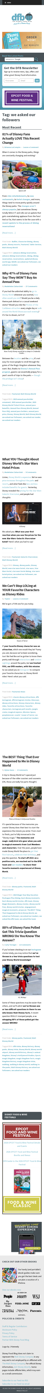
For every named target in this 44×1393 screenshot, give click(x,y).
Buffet (14, 241)
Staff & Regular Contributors (14, 1326)
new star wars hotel (16, 568)
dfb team (28, 901)
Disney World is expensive (20, 477)
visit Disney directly (22, 1367)
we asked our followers (27, 262)
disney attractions (10, 703)
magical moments (10, 910)
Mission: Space (29, 712)
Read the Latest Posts (12, 55)
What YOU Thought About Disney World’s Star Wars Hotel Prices (20, 463)
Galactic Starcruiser (29, 557)
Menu (9, 3)
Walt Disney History (19, 1067)
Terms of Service (9, 1336)
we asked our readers (11, 420)
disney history (28, 1046)
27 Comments (31, 286)
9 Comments (31, 472)
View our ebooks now (11, 1289)
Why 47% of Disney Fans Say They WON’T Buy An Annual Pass (19, 277)
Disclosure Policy (9, 1329)
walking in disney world (20, 1064)
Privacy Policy (8, 1333)
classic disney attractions (24, 697)
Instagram (24, 669)
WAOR (14, 262)
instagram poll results (21, 709)
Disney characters (26, 703)
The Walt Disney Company (13, 1363)
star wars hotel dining (21, 571)
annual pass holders (19, 411)
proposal (22, 910)
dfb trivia (17, 1046)
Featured (25, 244)
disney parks (25, 565)
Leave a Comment (31, 147)
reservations (18, 259)
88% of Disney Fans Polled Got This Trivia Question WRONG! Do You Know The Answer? (21, 933)
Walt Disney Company (24, 1356)
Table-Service (35, 244)
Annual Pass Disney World (21, 408)
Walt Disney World (10, 247)
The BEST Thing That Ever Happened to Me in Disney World (21, 761)
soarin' (18, 715)
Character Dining (25, 241)
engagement (30, 907)
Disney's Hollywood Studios (22, 1055)
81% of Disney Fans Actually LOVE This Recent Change (21, 138)
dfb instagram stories (21, 700)
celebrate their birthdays (25, 854)
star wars (30, 568)
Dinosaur (35, 700)
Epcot (37, 1055)
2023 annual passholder (22, 402)
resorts (5, 484)
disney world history (17, 1052)
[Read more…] (8, 232)
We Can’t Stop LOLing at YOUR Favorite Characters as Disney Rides (20, 589)
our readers (17, 864)
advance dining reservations (14, 256)
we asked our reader (31, 417)
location (17, 358)
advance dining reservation (24, 253)
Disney (10, 414)
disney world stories (15, 907)
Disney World (19, 414)
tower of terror (27, 715)
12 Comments (25, 945)
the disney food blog (22, 13)
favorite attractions (16, 706)
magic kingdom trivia (26, 1061)
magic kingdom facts (25, 1058)
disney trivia (13, 1049)
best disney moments (30, 898)
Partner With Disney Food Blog (15, 1339)
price (31, 358)
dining (29, 256)
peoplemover (8, 715)
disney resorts (14, 244)
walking (5, 1064)
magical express (15, 712)
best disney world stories (13, 901)
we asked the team (28, 919)
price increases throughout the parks (18, 480)
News (23, 691)
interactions (25, 659)
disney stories (23, 904)
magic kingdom (8, 1058)
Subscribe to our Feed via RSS (15, 1380)
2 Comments (22, 770)
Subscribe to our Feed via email (15, 1383)
